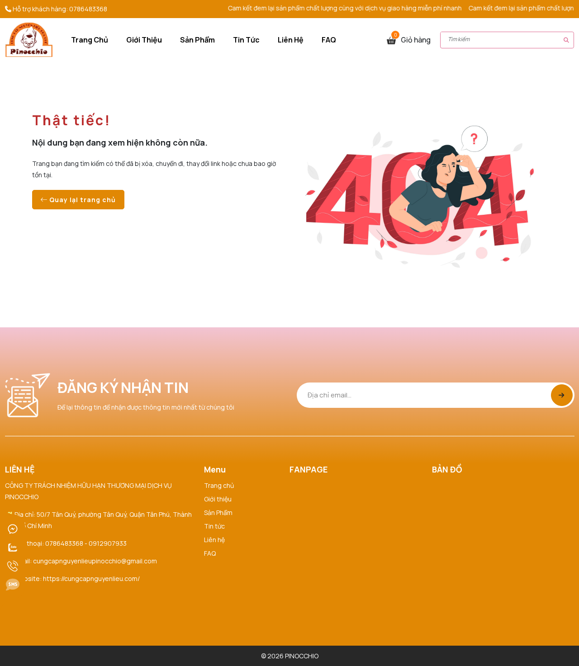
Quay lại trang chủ (81, 199)
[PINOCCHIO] (29, 39)
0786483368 (88, 9)
